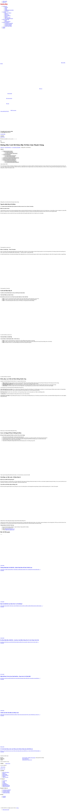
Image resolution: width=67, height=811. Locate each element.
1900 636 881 (2, 767)
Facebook (4, 796)
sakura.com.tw (7, 763)
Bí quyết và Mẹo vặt (6, 22)
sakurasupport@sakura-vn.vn (10, 528)
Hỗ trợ (6, 20)
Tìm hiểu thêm (2, 134)
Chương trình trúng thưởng (9, 10)
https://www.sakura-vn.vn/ (10, 529)
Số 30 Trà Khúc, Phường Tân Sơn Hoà (28, 757)
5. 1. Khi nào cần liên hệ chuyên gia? (10, 161)
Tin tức (6, 8)
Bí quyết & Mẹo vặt (8, 147)
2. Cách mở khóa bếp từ (6, 154)
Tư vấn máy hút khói (8, 25)
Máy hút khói (7, 14)
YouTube (4, 797)
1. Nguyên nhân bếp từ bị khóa (7, 151)
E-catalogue (4, 783)
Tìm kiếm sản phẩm (3, 138)
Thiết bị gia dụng (7, 17)
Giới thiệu (6, 7)
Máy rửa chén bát (7, 15)
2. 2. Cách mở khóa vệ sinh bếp (10, 156)
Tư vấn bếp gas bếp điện (9, 23)
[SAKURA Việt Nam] (4, 4)
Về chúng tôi (5, 6)
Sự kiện (6, 9)
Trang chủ (2, 147)
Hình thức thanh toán (6, 786)
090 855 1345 (2, 768)
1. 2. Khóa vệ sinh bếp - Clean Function (11, 153)
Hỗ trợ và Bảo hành (6, 19)
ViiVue (17, 807)
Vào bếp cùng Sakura (8, 26)
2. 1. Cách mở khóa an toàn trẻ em (10, 155)
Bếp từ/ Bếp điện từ (8, 12)
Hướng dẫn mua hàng (6, 785)
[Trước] (0, 534)
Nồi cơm (6, 16)
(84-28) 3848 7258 (25, 758)
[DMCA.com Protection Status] (8, 806)
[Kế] (1, 534)
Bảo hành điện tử (7, 21)
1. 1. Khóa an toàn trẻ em (9, 152)
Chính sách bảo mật (6, 809)
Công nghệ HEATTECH (9, 18)
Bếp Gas (6, 13)
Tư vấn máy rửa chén (8, 24)
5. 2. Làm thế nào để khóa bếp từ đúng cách (12, 162)
